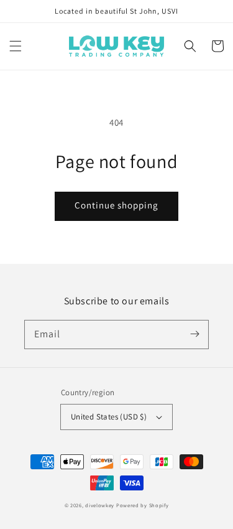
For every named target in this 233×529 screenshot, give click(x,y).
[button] (15, 46)
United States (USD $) (109, 416)
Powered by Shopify (142, 505)
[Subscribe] (194, 334)
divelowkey (99, 505)
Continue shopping (116, 205)
